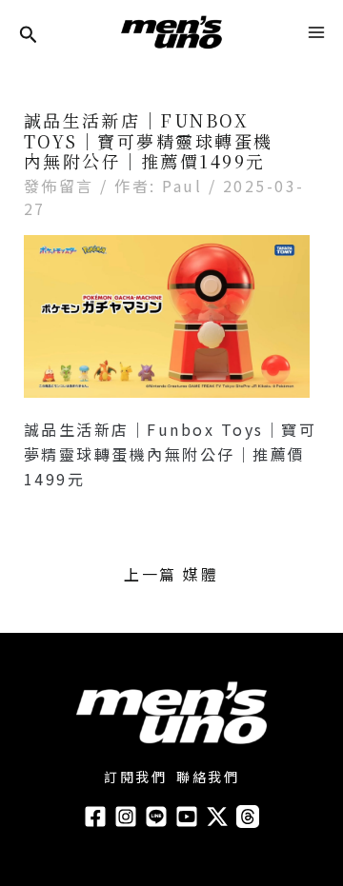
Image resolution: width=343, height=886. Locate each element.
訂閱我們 (135, 776)
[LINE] (156, 816)
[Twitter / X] (217, 816)
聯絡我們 (207, 776)
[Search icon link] (28, 35)
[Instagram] (125, 816)
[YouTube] (186, 816)
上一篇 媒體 (171, 573)
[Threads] (247, 816)
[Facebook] (95, 816)
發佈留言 (59, 185)
